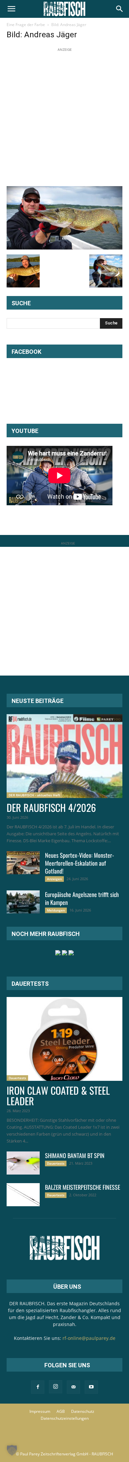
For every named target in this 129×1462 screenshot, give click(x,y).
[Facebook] (37, 1387)
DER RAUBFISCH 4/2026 (51, 807)
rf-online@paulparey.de (89, 1338)
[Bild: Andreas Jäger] (64, 247)
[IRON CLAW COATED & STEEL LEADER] (64, 1039)
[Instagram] (55, 1386)
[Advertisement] (64, 117)
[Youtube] (91, 1387)
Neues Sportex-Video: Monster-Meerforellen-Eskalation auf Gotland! (79, 863)
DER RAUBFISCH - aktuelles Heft (34, 795)
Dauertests (17, 1078)
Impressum (39, 1411)
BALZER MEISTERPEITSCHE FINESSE (82, 1187)
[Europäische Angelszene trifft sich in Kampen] (23, 902)
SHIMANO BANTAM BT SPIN (75, 1155)
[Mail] (73, 1387)
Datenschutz (82, 1411)
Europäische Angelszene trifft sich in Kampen (82, 898)
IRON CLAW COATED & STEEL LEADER (58, 1095)
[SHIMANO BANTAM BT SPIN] (23, 1163)
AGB (61, 1411)
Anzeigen (54, 879)
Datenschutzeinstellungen (65, 1418)
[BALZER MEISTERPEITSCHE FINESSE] (23, 1194)
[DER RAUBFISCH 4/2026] (64, 756)
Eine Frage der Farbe (26, 24)
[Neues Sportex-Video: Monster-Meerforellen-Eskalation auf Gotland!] (23, 862)
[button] (11, 9)
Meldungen (56, 910)
